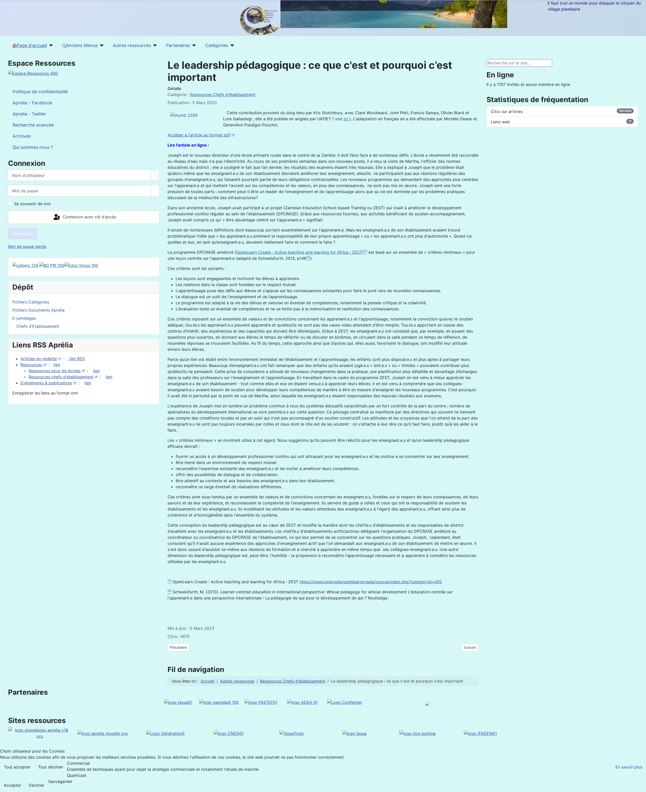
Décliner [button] (36, 785)
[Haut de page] (639, 785)
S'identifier (22, 233)
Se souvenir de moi (32, 203)
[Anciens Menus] (101, 45)
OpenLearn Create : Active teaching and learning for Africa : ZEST (299, 252)
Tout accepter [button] (17, 767)
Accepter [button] (12, 785)
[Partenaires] (193, 45)
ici (346, 118)
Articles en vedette (38, 358)
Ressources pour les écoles (54, 370)
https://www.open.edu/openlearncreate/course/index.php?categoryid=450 (371, 581)
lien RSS (76, 358)
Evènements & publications (46, 382)
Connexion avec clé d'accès (88, 216)
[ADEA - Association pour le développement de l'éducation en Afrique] (302, 702)
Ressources (31, 364)
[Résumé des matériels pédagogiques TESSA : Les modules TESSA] (354, 732)
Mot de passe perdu (27, 246)
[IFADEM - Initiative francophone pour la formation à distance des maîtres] (480, 732)
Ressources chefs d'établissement (61, 376)
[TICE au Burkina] (417, 732)
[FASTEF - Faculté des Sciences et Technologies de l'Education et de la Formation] (261, 702)
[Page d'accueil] (50, 45)
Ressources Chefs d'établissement (222, 94)
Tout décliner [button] (50, 767)
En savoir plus (628, 767)
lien (56, 364)
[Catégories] (231, 45)
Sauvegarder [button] (60, 781)
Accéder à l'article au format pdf (199, 134)
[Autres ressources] (154, 45)
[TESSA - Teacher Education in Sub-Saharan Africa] (178, 702)
